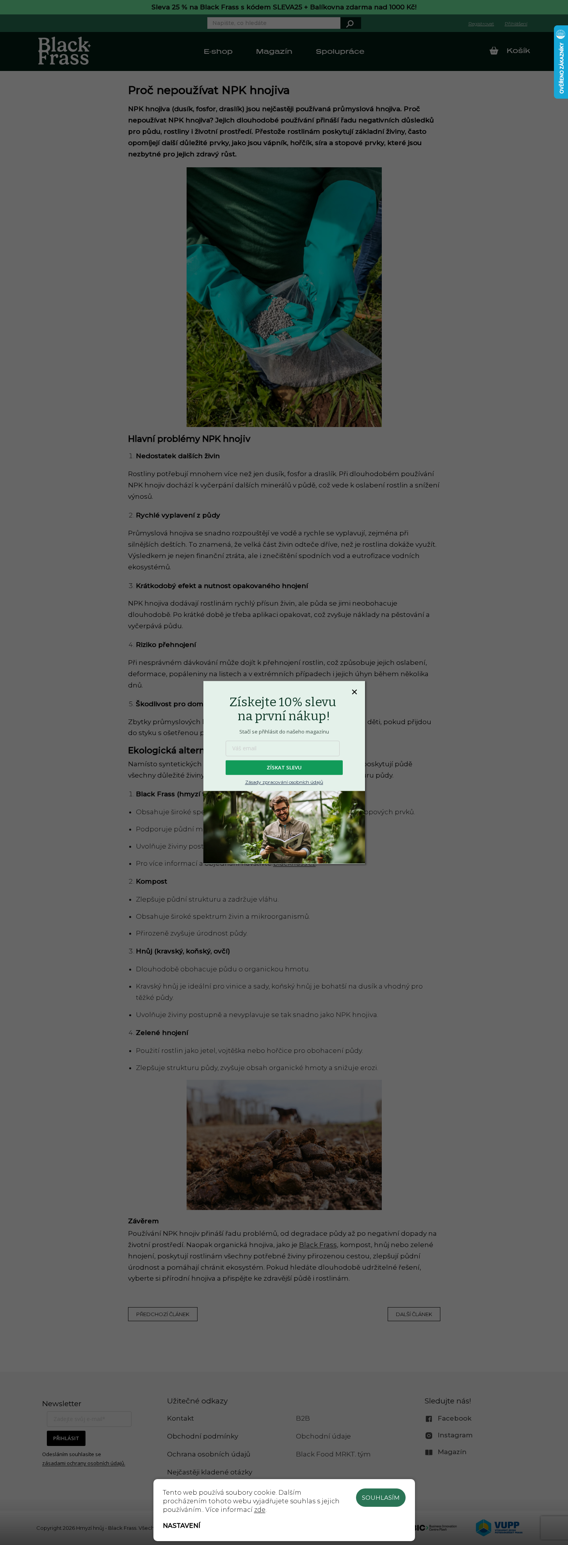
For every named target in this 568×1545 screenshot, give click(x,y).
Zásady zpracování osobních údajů (284, 782)
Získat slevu (284, 767)
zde (259, 1509)
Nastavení (181, 1525)
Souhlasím (381, 1497)
